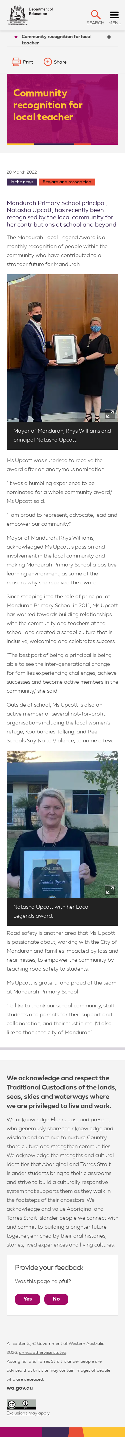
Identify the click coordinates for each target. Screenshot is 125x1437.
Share (60, 62)
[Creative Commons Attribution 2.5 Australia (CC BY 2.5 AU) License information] (21, 1405)
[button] (95, 14)
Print (28, 62)
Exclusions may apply (28, 1413)
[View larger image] (110, 414)
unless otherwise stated (42, 1353)
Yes (27, 1299)
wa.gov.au (20, 1388)
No (56, 1299)
